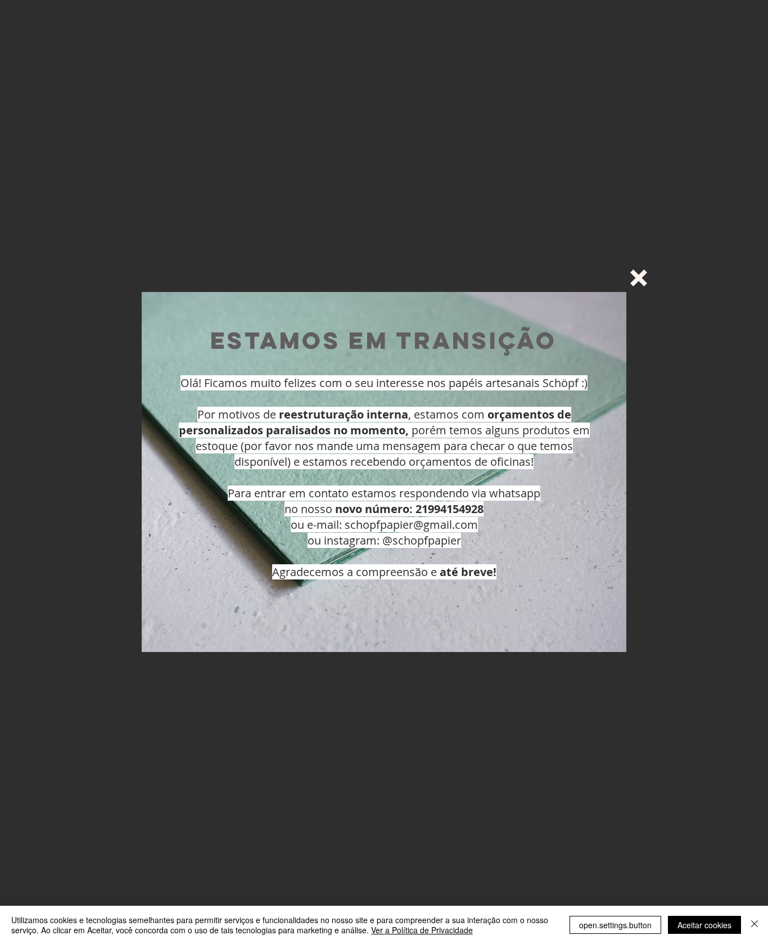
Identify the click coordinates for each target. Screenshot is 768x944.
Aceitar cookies (704, 924)
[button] (638, 277)
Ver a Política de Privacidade (422, 930)
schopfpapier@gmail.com (411, 524)
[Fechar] (754, 925)
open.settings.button (615, 924)
